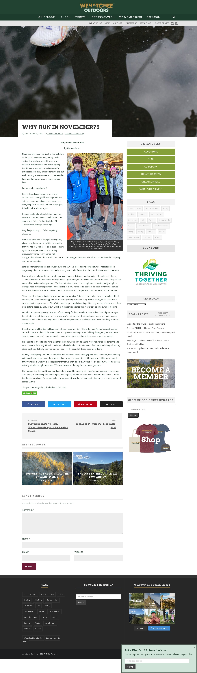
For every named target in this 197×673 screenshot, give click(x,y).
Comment (28, 510)
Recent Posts (138, 314)
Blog (65, 17)
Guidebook (46, 17)
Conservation (157, 214)
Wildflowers (133, 237)
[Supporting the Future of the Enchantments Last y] (167, 601)
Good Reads (164, 220)
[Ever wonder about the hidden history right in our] (136, 616)
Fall (143, 220)
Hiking (130, 226)
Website (78, 552)
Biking (165, 208)
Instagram (172, 23)
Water (161, 232)
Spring (140, 232)
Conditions (145, 23)
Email (25, 552)
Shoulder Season (161, 226)
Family (152, 220)
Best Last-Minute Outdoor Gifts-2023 (95, 424)
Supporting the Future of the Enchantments (146, 324)
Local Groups (162, 23)
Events (80, 17)
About (108, 23)
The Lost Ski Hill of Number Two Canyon (145, 328)
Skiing (130, 232)
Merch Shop (131, 23)
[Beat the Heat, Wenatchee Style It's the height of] (136, 601)
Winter (158, 237)
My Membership (131, 17)
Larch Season (143, 226)
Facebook (176, 23)
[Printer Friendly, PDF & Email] (29, 394)
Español (153, 17)
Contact (117, 23)
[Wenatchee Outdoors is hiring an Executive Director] (152, 601)
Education (132, 220)
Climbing (142, 214)
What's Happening (74, 134)
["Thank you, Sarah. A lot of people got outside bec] (152, 616)
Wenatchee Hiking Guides (33, 638)
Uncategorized (150, 182)
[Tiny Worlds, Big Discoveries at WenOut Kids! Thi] (167, 616)
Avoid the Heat (152, 208)
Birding (131, 214)
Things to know (55, 134)
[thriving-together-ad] (151, 290)
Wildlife (147, 237)
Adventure (151, 151)
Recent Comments (163, 314)
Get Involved (102, 17)
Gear (151, 159)
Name (26, 539)
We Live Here (95, 23)
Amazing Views (134, 208)
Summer (151, 232)
